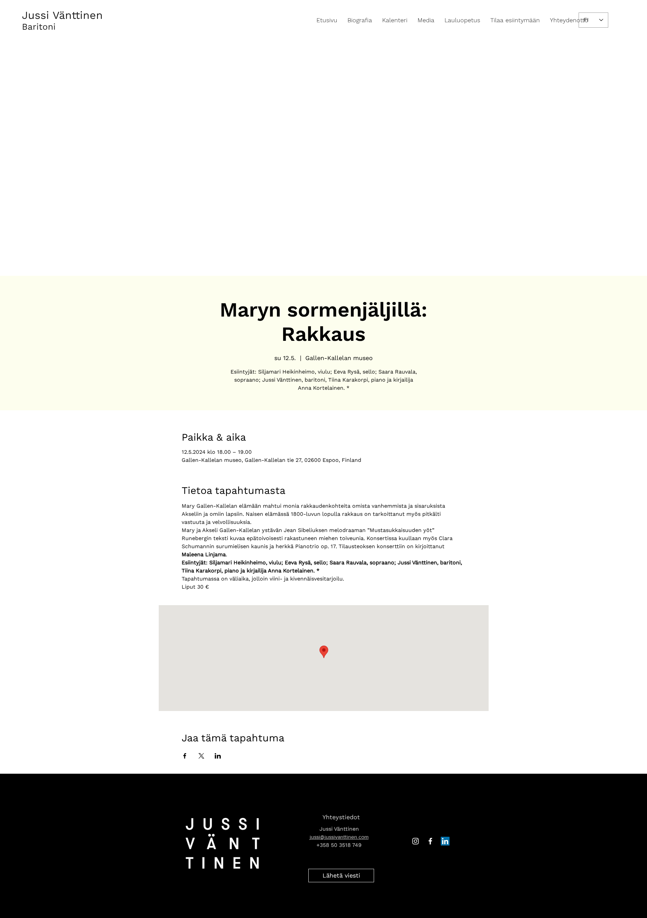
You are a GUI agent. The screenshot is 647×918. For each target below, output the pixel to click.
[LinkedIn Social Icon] (445, 841)
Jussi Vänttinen (62, 15)
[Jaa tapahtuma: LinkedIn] (218, 756)
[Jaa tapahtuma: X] (201, 756)
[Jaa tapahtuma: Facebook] (185, 756)
